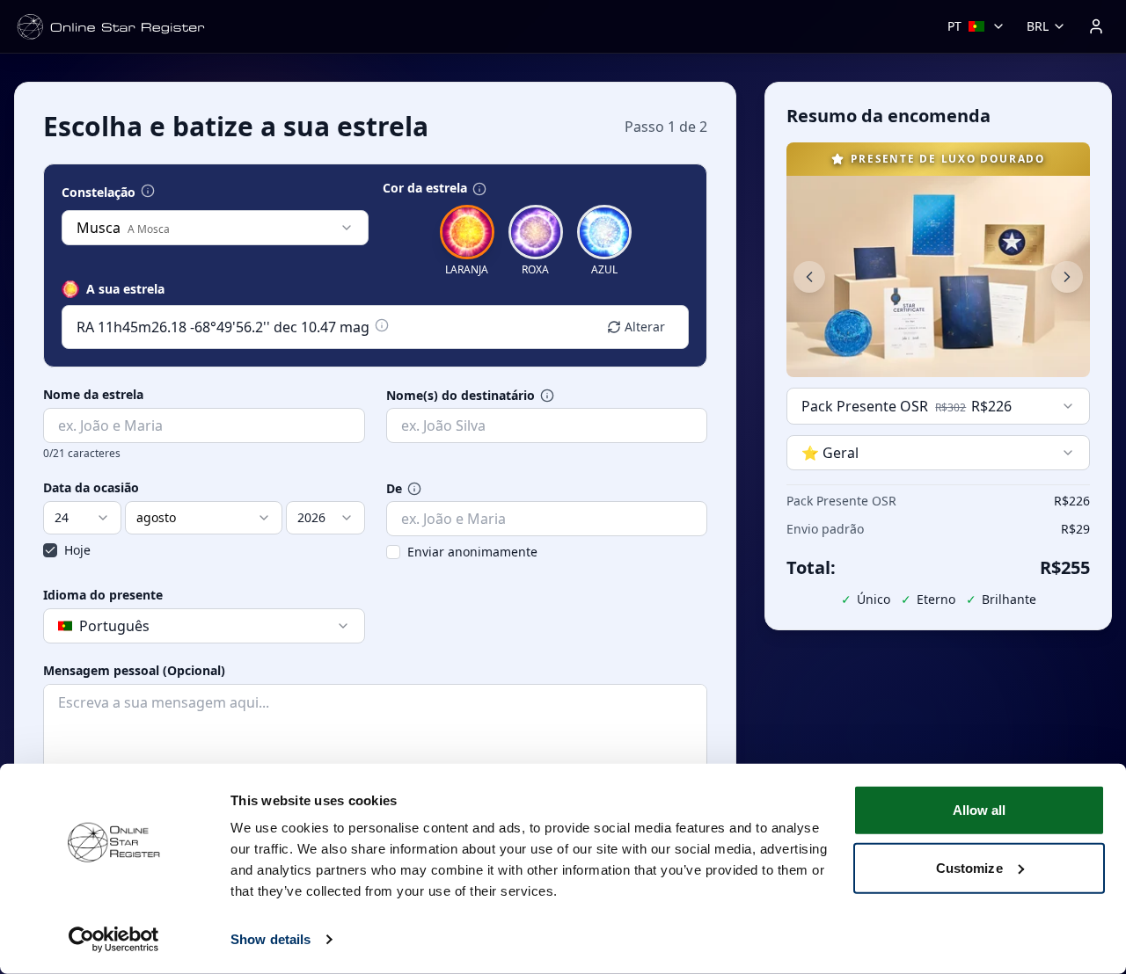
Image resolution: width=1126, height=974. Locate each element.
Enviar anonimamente (472, 551)
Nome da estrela (93, 395)
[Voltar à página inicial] (111, 27)
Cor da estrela (425, 188)
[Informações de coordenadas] (382, 325)
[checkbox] (50, 550)
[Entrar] (1096, 26)
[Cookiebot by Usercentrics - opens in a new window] (114, 940)
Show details (270, 939)
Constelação (98, 192)
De (394, 489)
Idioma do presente (103, 595)
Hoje (77, 550)
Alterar (645, 326)
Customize (969, 867)
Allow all (979, 810)
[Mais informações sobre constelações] (148, 191)
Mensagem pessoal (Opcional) (134, 671)
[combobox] (215, 227)
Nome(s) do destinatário (460, 395)
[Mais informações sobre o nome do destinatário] (547, 396)
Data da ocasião (91, 488)
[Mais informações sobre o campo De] (414, 489)
